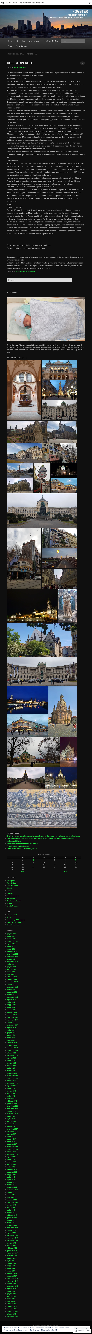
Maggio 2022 (11, 1004)
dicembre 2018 (12, 1106)
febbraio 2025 (12, 951)
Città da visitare (12, 885)
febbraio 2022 (12, 1012)
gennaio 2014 (12, 1187)
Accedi (9, 917)
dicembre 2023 (12, 982)
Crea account (12, 915)
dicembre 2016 (12, 1146)
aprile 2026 (11, 936)
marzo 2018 (11, 1124)
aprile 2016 (11, 1167)
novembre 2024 (12, 956)
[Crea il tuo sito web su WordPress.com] (46, 2)
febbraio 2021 (12, 1042)
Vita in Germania (21, 46)
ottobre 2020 (11, 1053)
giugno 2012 (11, 1205)
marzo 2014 (11, 1184)
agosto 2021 (11, 1027)
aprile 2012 (11, 1210)
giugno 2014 (11, 1182)
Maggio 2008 (11, 1245)
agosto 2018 (11, 1116)
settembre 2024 (12, 961)
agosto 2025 (11, 944)
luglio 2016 (11, 1159)
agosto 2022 (11, 999)
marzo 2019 (11, 1098)
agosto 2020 (11, 1058)
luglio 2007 (11, 1260)
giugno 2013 (11, 1192)
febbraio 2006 (12, 1304)
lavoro (9, 891)
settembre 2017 (12, 1131)
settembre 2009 (12, 1235)
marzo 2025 (11, 949)
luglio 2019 (11, 1088)
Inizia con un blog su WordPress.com (45, 1326)
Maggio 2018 (11, 1121)
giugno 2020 (11, 1063)
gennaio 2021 (12, 1045)
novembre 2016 (12, 1149)
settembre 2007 (12, 1255)
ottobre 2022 (11, 994)
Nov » (66, 872)
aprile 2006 (11, 1299)
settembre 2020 (12, 1055)
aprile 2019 (11, 1096)
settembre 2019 (12, 1083)
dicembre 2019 (12, 1075)
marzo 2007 (11, 1271)
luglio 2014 (11, 1179)
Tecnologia (11, 898)
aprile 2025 (11, 946)
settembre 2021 (12, 1025)
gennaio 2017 (12, 1144)
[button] (24, 389)
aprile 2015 (11, 1177)
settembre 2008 (12, 1240)
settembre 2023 (12, 987)
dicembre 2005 (12, 1309)
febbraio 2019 (12, 1101)
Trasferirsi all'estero (14, 901)
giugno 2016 (11, 1162)
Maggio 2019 (11, 1093)
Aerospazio (11, 880)
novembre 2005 (12, 1311)
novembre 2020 (12, 1050)
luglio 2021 (11, 1030)
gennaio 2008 (12, 1250)
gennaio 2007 (12, 1276)
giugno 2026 (11, 934)
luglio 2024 (11, 964)
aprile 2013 (11, 1195)
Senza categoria (21, 271)
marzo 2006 (11, 1301)
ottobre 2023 (11, 984)
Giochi (9, 888)
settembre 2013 (12, 1190)
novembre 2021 (12, 1020)
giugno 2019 (11, 1091)
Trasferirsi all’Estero (51, 41)
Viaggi (10, 46)
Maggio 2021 (11, 1035)
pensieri (10, 893)
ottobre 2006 (11, 1283)
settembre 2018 (12, 1114)
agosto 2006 (11, 1288)
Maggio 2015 (11, 1174)
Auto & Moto (11, 883)
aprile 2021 (11, 1037)
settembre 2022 (12, 997)
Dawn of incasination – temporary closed (22, 848)
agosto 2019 (11, 1086)
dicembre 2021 (12, 1017)
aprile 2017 (11, 1141)
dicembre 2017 (12, 1129)
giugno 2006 (11, 1293)
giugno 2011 (11, 1220)
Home (10, 41)
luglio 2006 (11, 1291)
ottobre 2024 (11, 959)
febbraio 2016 (12, 1169)
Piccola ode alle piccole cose (18, 846)
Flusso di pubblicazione (16, 920)
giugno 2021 (11, 1032)
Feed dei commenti (14, 922)
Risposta (31, 271)
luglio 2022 (11, 1002)
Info (23, 41)
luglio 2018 (11, 1119)
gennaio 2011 (12, 1225)
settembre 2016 (12, 1154)
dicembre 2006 (12, 1278)
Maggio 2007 (11, 1266)
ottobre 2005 (11, 1314)
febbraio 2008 (12, 1248)
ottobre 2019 (11, 1081)
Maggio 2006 (11, 1296)
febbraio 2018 (12, 1126)
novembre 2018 (12, 1108)
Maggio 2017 (11, 1139)
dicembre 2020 (12, 1048)
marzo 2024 (11, 974)
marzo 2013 (11, 1197)
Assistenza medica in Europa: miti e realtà (22, 843)
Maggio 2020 (11, 1065)
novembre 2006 (12, 1281)
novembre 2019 (12, 1078)
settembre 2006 (12, 1286)
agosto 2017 (11, 1134)
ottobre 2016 (11, 1152)
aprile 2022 (11, 1007)
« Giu (22, 872)
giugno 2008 (11, 1243)
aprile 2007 (11, 1268)
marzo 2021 (11, 1040)
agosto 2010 (11, 1233)
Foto (17, 41)
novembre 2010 (12, 1227)
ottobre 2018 (11, 1111)
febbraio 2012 (12, 1215)
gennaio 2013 (12, 1200)
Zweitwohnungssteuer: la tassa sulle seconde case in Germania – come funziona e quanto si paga (43, 836)
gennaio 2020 (12, 1073)
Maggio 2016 (11, 1164)
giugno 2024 (11, 967)
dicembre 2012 (12, 1202)
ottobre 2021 (11, 1022)
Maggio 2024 (11, 969)
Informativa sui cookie (50, 1330)
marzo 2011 (11, 1222)
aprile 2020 (11, 1068)
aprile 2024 (11, 972)
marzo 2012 (11, 1212)
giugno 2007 (11, 1263)
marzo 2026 (11, 939)
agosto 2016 (11, 1157)
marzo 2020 (11, 1070)
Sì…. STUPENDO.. (20, 63)
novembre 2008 (12, 1238)
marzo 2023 (11, 989)
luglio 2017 (11, 1136)
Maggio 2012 (11, 1207)
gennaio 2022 (12, 1015)
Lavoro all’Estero (34, 41)
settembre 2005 (12, 1316)
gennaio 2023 (12, 992)
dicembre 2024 (12, 954)
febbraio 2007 (12, 1273)
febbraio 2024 (12, 977)
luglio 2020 (11, 1060)
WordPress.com (13, 925)
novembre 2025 (12, 941)
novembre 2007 (12, 1253)
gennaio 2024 (12, 979)
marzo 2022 (11, 1010)
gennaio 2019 (12, 1103)
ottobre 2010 (11, 1230)
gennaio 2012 (12, 1217)
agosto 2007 (11, 1258)
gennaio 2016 (12, 1172)
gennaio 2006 (12, 1306)
